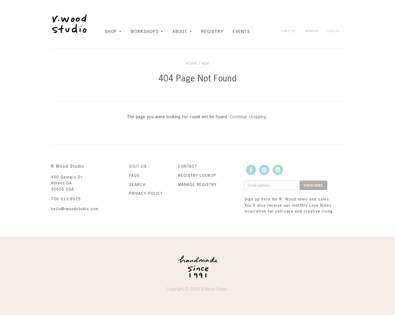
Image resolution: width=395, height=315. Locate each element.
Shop (111, 31)
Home (192, 63)
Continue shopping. (249, 117)
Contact (187, 166)
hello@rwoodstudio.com (75, 208)
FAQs (134, 175)
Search (137, 184)
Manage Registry (197, 184)
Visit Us (137, 166)
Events (241, 31)
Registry (212, 31)
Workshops (145, 31)
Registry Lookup (197, 175)
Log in (333, 31)
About (180, 31)
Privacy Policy (146, 193)
